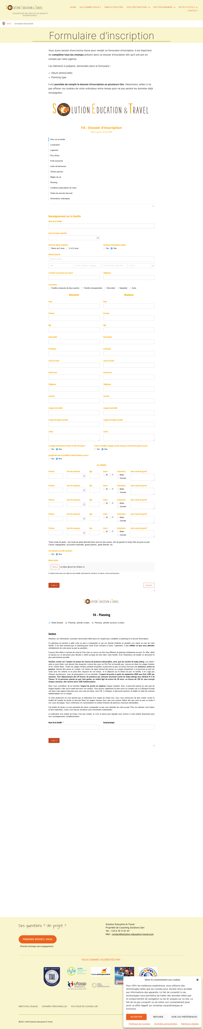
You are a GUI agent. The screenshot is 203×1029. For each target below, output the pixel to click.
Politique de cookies (139, 1023)
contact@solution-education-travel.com (133, 934)
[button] (197, 979)
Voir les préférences (184, 1016)
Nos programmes (163, 7)
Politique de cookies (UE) (84, 1006)
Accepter (136, 1016)
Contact (192, 11)
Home (73, 7)
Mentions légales (190, 1023)
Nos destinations (137, 7)
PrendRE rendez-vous (37, 939)
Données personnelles (165, 1023)
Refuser (158, 1016)
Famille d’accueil (114, 7)
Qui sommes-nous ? (90, 7)
